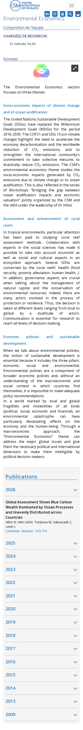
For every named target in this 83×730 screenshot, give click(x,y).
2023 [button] (10, 569)
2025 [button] (10, 543)
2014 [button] (10, 688)
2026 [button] (10, 490)
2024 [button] (10, 556)
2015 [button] (10, 675)
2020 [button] (10, 609)
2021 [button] (10, 596)
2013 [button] (10, 701)
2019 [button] (10, 622)
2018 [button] (10, 635)
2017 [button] (10, 648)
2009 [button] (10, 714)
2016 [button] (10, 662)
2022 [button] (10, 582)
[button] (78, 14)
